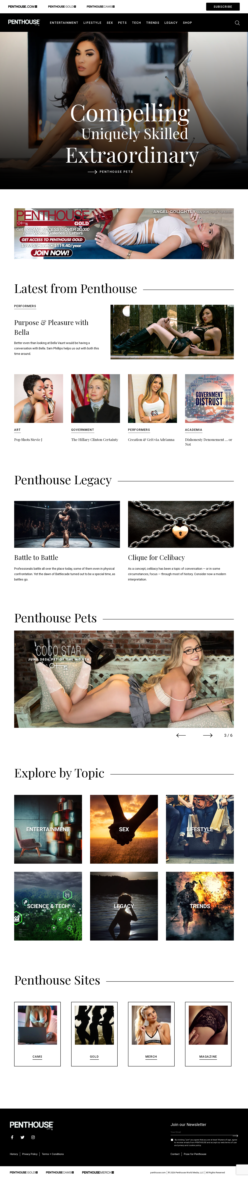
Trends (152, 22)
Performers (25, 306)
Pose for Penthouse (195, 1154)
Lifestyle (93, 22)
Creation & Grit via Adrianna (151, 439)
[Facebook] (12, 1137)
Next (208, 735)
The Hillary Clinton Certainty (94, 439)
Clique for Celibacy (156, 557)
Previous (181, 735)
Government (82, 429)
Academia (193, 429)
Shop (187, 22)
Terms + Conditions (53, 1154)
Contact (175, 1154)
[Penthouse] (24, 22)
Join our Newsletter (188, 1124)
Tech (136, 22)
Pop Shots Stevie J (28, 439)
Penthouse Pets (116, 171)
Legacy (171, 22)
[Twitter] (22, 1137)
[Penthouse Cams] (60, 1172)
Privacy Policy (29, 1154)
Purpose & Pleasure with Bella (51, 327)
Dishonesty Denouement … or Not (208, 441)
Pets (122, 22)
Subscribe (223, 6)
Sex (110, 22)
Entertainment (64, 22)
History (14, 1154)
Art (17, 429)
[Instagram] (33, 1137)
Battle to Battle (36, 557)
